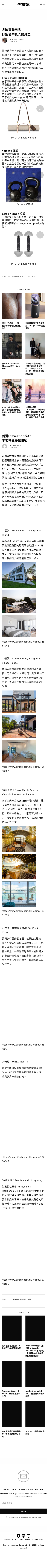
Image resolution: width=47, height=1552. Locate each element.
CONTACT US (38, 1539)
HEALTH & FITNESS (18, 276)
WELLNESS (32, 276)
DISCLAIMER (25, 1539)
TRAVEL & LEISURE (19, 1299)
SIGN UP (23, 1511)
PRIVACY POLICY (10, 1539)
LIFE (29, 1299)
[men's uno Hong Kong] (23, 4)
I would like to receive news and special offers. (25, 1517)
